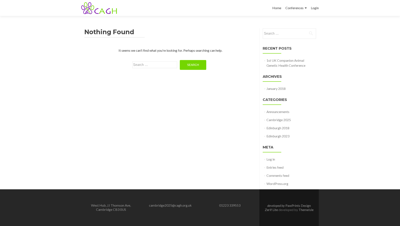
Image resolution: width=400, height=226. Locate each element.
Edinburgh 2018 (277, 128)
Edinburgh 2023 (277, 136)
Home (276, 8)
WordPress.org (277, 184)
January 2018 (276, 88)
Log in (270, 159)
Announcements (277, 112)
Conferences (294, 8)
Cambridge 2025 (278, 120)
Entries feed (275, 167)
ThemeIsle (306, 210)
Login (315, 8)
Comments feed (277, 175)
